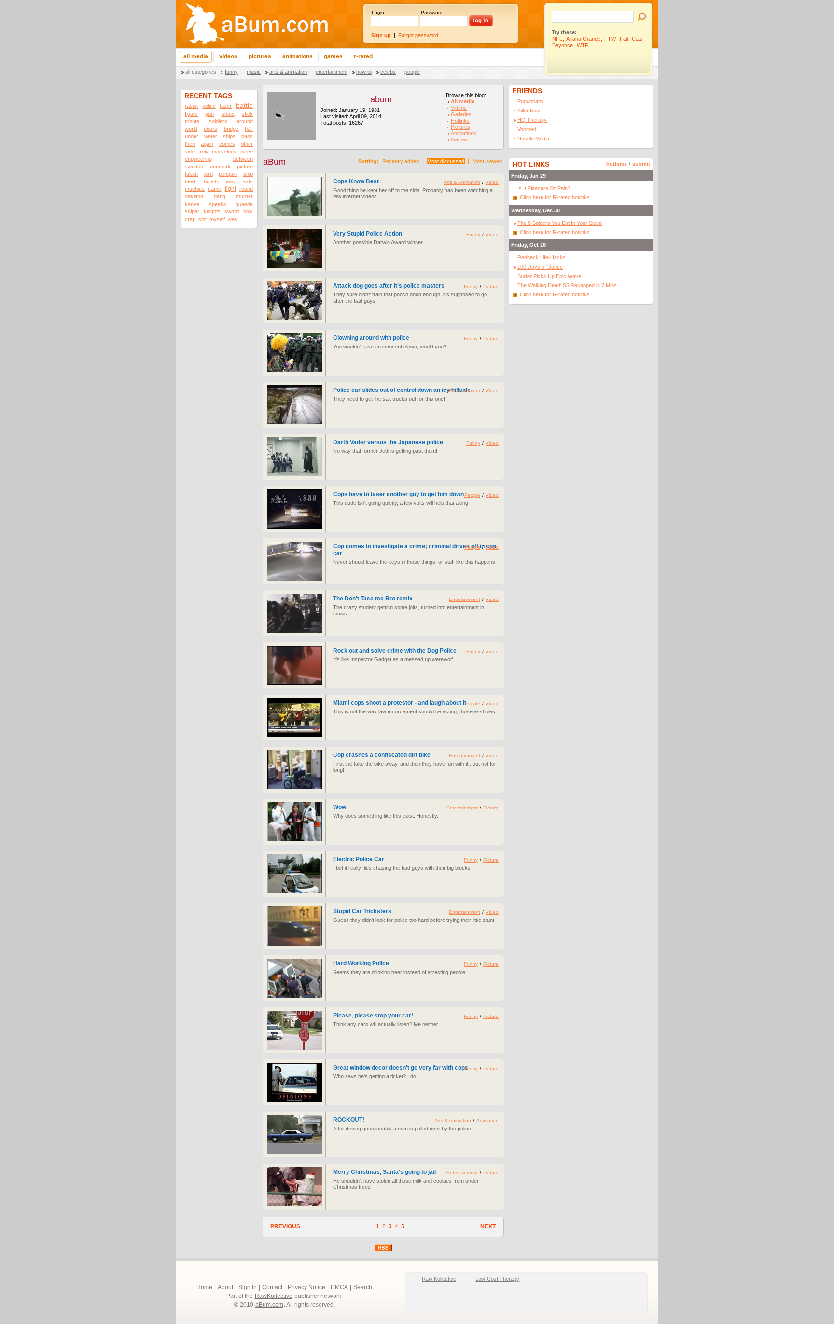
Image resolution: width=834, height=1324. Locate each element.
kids (248, 181)
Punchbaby (530, 101)
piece (246, 151)
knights (212, 211)
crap (190, 219)
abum (381, 99)
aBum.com (269, 1304)
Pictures (460, 127)
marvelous (224, 151)
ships (229, 136)
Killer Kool (528, 110)
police (209, 106)
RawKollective (273, 1296)
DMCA (339, 1287)
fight (230, 188)
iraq (230, 181)
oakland (194, 196)
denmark (220, 166)
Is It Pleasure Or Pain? (543, 188)
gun (209, 114)
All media (462, 101)
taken (191, 174)
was (232, 219)
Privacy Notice (306, 1287)
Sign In (247, 1287)
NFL (557, 39)
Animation (487, 1120)
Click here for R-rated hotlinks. (555, 197)
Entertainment (332, 72)
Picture (491, 286)
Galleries (461, 114)
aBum (274, 162)
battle (244, 105)
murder (244, 196)
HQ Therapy (532, 120)
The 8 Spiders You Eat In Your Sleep (559, 223)
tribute (192, 121)
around (244, 121)
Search (362, 1287)
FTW (610, 39)
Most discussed (445, 161)
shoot (228, 114)
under (191, 136)
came (214, 189)
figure (191, 114)
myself (217, 219)
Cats (637, 39)
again (207, 144)
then (190, 144)
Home (204, 1287)
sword (231, 211)
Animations (463, 133)
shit (202, 219)
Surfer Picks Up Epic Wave (549, 276)
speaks (217, 204)
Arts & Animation (288, 72)
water (210, 136)
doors (210, 129)
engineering (198, 159)
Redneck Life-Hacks (541, 257)
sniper (192, 211)
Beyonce (562, 45)
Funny (231, 72)
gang (219, 196)
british (211, 181)
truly (203, 151)
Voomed (526, 129)
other (247, 144)
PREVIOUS (285, 1226)
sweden (194, 166)
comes (227, 144)
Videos (459, 108)
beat (190, 181)
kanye (192, 204)
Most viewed (487, 161)
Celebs (388, 72)
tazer (226, 106)
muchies (195, 189)
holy (248, 211)
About (225, 1287)
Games (459, 139)
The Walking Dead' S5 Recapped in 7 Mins (567, 285)
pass (247, 136)
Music (254, 72)
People (412, 72)
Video (492, 182)
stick (247, 114)
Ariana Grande (583, 39)
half (249, 129)
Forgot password (418, 35)
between (243, 159)
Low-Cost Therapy (497, 1279)
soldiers (218, 121)
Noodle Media (533, 138)
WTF (582, 45)
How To (364, 72)
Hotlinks (460, 121)
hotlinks (616, 164)
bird (208, 174)
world (191, 129)
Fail (624, 39)
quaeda (244, 204)
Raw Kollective (439, 1279)
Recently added (400, 161)
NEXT (488, 1226)
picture (245, 166)
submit (641, 164)
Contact (272, 1287)
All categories (200, 72)
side (190, 151)
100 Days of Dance (540, 267)
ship (248, 174)
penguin (228, 174)
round (246, 189)
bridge (231, 129)
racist (191, 106)
